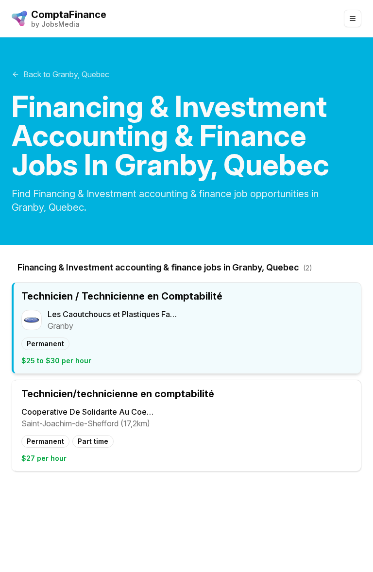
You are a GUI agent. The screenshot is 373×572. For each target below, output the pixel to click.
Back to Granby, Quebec (66, 74)
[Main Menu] (352, 18)
